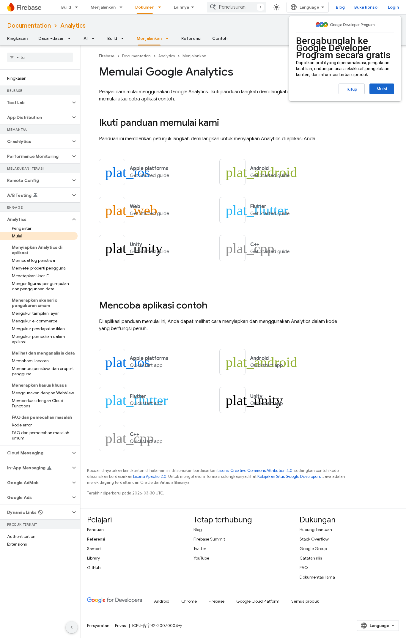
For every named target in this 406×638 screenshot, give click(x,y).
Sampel (94, 548)
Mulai (382, 89)
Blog (340, 7)
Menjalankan (103, 7)
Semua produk (305, 601)
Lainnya (181, 7)
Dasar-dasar (51, 38)
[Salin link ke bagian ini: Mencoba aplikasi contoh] (213, 306)
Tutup (351, 89)
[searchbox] (40, 57)
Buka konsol (366, 7)
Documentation (29, 25)
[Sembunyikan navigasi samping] (72, 627)
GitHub (93, 567)
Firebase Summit (209, 539)
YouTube (201, 558)
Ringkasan (17, 38)
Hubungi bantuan (316, 529)
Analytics (73, 25)
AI (86, 38)
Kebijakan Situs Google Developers (289, 476)
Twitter (199, 548)
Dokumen (144, 7)
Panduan (95, 529)
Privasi (121, 625)
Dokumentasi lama (317, 577)
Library (93, 558)
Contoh (219, 38)
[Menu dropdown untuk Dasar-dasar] (71, 38)
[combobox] (236, 7)
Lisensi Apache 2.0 (149, 476)
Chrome (189, 601)
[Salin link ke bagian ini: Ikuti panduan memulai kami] (225, 123)
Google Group (313, 548)
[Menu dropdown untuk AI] (95, 38)
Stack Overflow (314, 539)
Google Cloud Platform (257, 601)
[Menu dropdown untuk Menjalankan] (123, 7)
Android (161, 601)
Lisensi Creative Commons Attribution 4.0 (255, 470)
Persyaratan (98, 625)
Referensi (191, 38)
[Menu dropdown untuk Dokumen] (161, 7)
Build (66, 7)
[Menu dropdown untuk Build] (78, 7)
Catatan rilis (311, 558)
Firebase (106, 56)
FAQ (304, 567)
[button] (35, 102)
